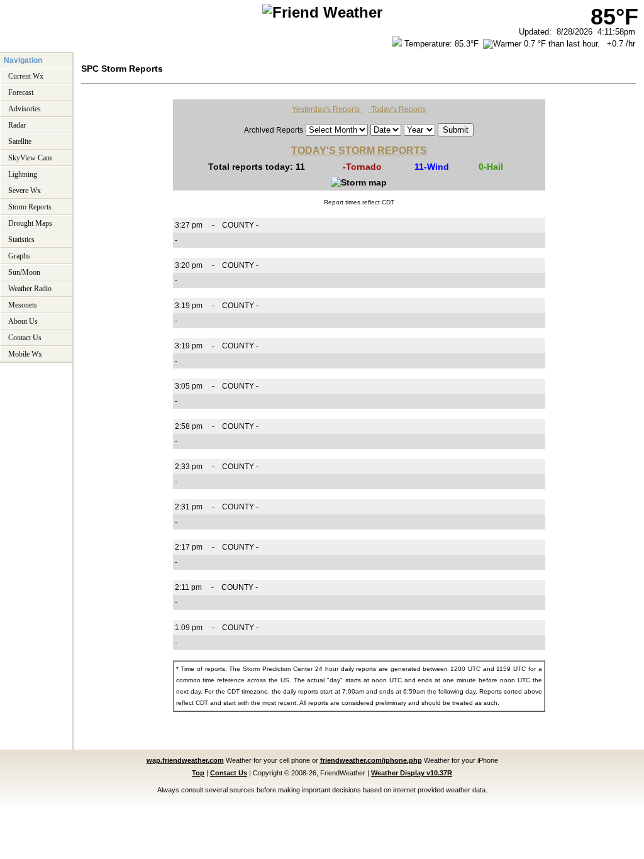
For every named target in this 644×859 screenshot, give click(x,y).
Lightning (22, 173)
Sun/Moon (24, 271)
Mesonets (22, 303)
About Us (23, 320)
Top (198, 771)
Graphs (19, 254)
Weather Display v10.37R (411, 771)
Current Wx (25, 74)
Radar (17, 123)
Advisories (24, 107)
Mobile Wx (25, 352)
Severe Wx (24, 189)
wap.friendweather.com (185, 759)
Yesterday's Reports (327, 108)
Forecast (20, 91)
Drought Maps (30, 222)
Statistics (21, 238)
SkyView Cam (30, 156)
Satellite (19, 140)
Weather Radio (30, 287)
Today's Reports (397, 108)
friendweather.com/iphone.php (371, 759)
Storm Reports (30, 205)
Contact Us (25, 336)
